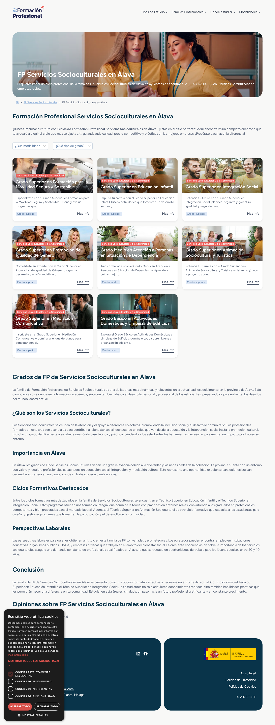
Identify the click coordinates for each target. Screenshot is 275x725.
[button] (34, 663)
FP (17, 102)
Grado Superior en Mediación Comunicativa (44, 321)
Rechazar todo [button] (47, 706)
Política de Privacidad (240, 680)
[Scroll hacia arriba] (265, 703)
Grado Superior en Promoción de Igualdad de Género (48, 252)
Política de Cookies (242, 686)
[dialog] (34, 665)
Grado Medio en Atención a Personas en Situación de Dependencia (137, 252)
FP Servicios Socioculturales (40, 102)
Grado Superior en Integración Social (222, 186)
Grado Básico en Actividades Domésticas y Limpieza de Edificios (135, 321)
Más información (18, 654)
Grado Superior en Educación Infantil (137, 186)
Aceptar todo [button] (20, 706)
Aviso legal (248, 673)
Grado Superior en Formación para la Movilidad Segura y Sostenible (52, 184)
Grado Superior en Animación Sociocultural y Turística (215, 252)
